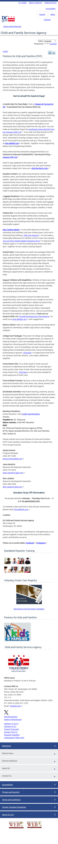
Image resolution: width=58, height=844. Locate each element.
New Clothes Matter (11, 229)
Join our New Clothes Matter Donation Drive (21, 241)
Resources (6, 746)
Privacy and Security (10, 792)
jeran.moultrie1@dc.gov (13, 472)
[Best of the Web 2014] (16, 828)
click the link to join (39, 168)
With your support (31, 235)
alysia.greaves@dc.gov (12, 458)
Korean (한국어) (11, 732)
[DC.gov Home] (8, 21)
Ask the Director (10, 716)
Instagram (41, 543)
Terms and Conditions (11, 799)
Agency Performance (13, 719)
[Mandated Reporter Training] (17, 574)
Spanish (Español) (12, 735)
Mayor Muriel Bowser (12, 26)
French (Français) (11, 729)
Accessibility (51, 8)
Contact (47, 19)
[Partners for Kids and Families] (17, 641)
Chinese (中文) (10, 726)
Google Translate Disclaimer (14, 807)
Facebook (30, 543)
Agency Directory (35, 2)
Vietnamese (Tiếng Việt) (14, 737)
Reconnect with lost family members (29, 609)
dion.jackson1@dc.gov (12, 487)
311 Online (22, 2)
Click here (27, 352)
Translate (53, 44)
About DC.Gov (8, 814)
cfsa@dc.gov (15, 706)
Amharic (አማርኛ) (11, 723)
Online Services (51, 2)
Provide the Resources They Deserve (34, 316)
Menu (52, 14)
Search (42, 14)
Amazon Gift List (10, 157)
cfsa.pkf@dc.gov (19, 319)
